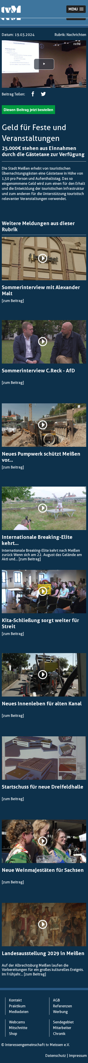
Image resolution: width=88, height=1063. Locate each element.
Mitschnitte (18, 1028)
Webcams (17, 1022)
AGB (56, 1000)
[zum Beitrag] (13, 301)
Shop (13, 1034)
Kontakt (15, 1000)
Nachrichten (76, 35)
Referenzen (62, 1006)
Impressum (78, 1055)
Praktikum (17, 1006)
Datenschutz (55, 1055)
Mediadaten (18, 1012)
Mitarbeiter (62, 1028)
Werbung (60, 1012)
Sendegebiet (63, 1022)
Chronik (59, 1034)
